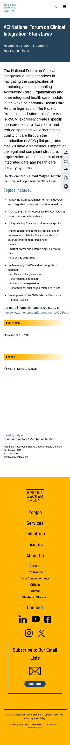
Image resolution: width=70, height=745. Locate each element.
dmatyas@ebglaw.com (16, 457)
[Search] (57, 6)
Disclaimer (23, 725)
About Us (35, 555)
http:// (7, 312)
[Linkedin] (23, 622)
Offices (35, 584)
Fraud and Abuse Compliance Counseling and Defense (33, 446)
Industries (35, 533)
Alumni (35, 591)
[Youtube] (36, 622)
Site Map (12, 725)
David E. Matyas (13, 435)
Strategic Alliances (35, 597)
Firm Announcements (35, 578)
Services (35, 523)
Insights (35, 544)
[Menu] (64, 7)
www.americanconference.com (32, 312)
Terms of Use (52, 725)
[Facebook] (47, 621)
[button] (66, 153)
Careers (35, 565)
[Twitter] (41, 635)
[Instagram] (29, 636)
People (35, 512)
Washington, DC (12, 450)
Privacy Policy (37, 725)
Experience (35, 572)
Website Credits (35, 728)
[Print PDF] (66, 178)
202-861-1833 (11, 453)
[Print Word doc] (66, 186)
